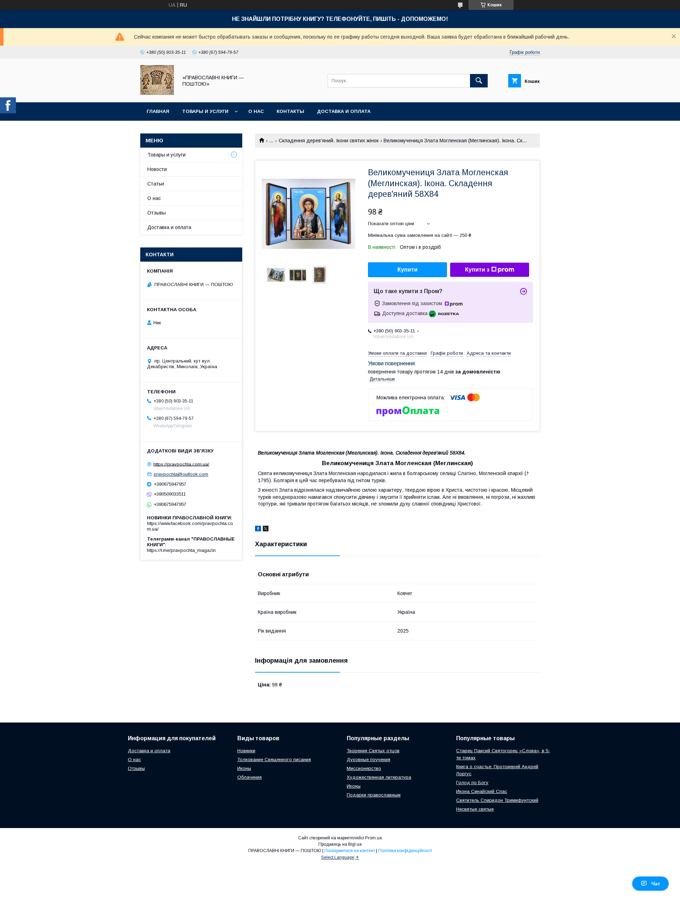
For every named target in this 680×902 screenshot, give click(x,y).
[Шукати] (479, 80)
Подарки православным (374, 795)
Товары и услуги (205, 111)
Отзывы (156, 213)
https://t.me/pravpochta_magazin (181, 550)
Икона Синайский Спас (481, 791)
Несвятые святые (475, 809)
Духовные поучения (368, 759)
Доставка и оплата (343, 111)
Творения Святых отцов (373, 750)
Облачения (249, 777)
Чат (655, 883)
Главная (158, 111)
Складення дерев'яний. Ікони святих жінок (329, 140)
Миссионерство (364, 768)
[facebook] (258, 529)
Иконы (244, 768)
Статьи (155, 184)
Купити (407, 270)
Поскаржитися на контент (349, 850)
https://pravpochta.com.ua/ (181, 464)
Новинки (246, 750)
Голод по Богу (472, 782)
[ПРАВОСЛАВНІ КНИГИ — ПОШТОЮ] (157, 93)
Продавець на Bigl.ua (340, 844)
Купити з (477, 270)
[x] (265, 529)
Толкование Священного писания (274, 759)
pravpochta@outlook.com (181, 474)
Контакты (290, 111)
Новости (157, 169)
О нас (256, 111)
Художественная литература (379, 777)
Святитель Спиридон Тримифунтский (497, 800)
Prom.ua (373, 837)
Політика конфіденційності (405, 850)
